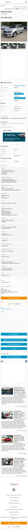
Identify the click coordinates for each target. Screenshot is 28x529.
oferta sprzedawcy (14, 334)
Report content (14, 507)
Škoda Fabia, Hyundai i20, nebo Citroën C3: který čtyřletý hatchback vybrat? (19, 438)
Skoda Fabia (16, 6)
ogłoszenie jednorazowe (14, 502)
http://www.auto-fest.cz (6, 309)
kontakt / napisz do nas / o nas (14, 495)
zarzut (14, 348)
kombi (21, 6)
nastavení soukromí (14, 512)
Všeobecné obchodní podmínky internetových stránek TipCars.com (14, 517)
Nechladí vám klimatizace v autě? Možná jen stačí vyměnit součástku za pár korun (19, 414)
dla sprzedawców (14, 500)
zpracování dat (14, 514)
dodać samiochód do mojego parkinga (14, 340)
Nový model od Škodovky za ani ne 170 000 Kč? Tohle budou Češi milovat (19, 390)
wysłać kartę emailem (14, 344)
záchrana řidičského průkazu (14, 357)
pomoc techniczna (14, 497)
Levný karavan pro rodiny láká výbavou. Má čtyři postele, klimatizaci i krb (20, 460)
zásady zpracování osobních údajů (14, 509)
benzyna (25, 6)
